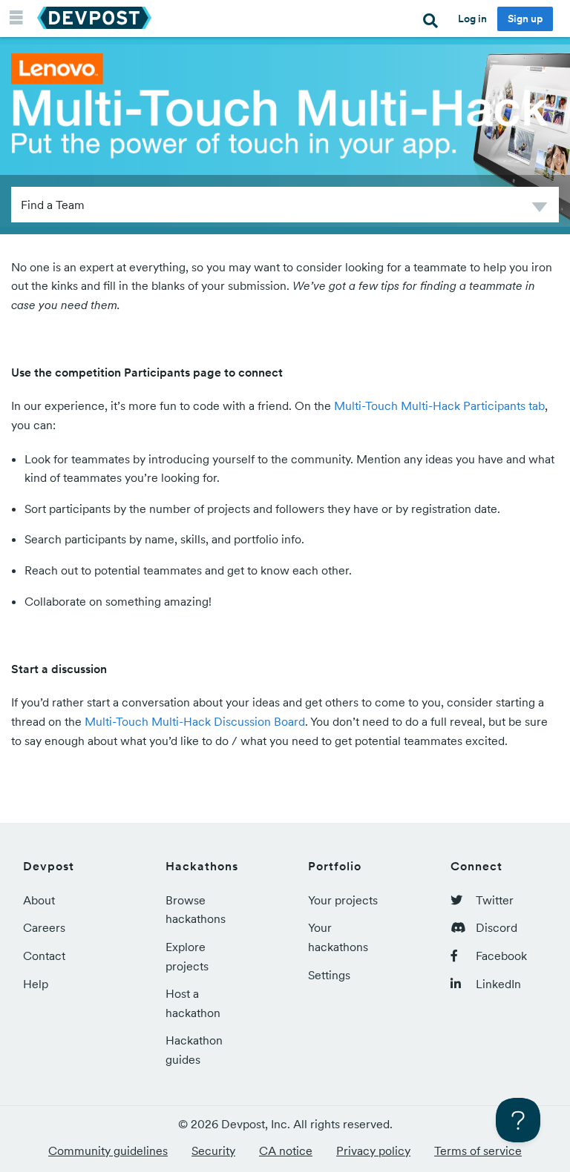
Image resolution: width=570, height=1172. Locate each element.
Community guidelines (108, 1150)
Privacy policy (373, 1150)
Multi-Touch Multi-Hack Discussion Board (195, 721)
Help (35, 983)
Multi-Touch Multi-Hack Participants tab (439, 405)
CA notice (285, 1150)
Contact (44, 955)
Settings (329, 974)
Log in (472, 18)
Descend (539, 209)
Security (213, 1150)
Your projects (343, 900)
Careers (44, 927)
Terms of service (478, 1150)
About (39, 900)
